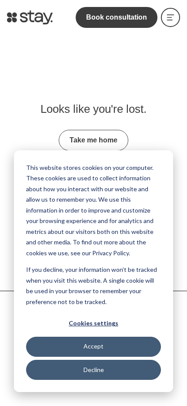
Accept (93, 346)
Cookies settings (93, 323)
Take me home (93, 140)
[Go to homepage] (30, 17)
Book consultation (116, 17)
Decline (93, 369)
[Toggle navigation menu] (170, 17)
